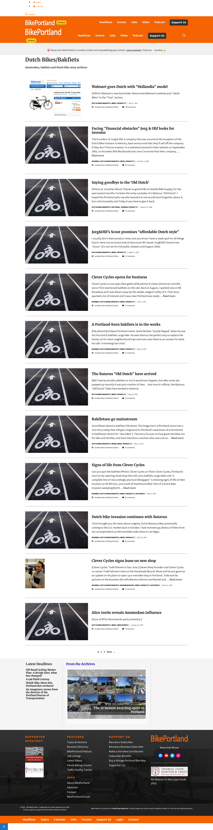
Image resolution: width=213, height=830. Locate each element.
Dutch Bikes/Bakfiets (101, 103)
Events (121, 22)
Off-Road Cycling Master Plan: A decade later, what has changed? (41, 672)
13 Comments (130, 353)
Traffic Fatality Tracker (79, 769)
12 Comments (130, 589)
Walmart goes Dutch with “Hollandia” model (130, 86)
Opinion (124, 207)
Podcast (159, 22)
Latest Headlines (39, 664)
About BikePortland (78, 783)
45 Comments (130, 165)
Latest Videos (74, 760)
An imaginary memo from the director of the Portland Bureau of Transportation (42, 694)
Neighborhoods (127, 585)
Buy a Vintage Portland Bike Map (127, 760)
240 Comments (130, 107)
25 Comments (130, 497)
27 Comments (130, 305)
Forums (87, 819)
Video (146, 22)
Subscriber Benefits (120, 756)
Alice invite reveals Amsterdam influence (126, 612)
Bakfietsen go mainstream (114, 419)
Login (38, 2)
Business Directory (77, 746)
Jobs (134, 22)
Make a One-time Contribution (126, 751)
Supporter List (117, 765)
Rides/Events (122, 625)
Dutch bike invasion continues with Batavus (129, 517)
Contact (39, 6)
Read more (98, 155)
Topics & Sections (77, 742)
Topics (45, 819)
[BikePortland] (43, 32)
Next (111, 651)
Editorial (116, 207)
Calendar (60, 819)
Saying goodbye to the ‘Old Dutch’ (120, 182)
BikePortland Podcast (79, 751)
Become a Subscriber (121, 742)
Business (95, 161)
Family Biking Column (79, 765)
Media (114, 444)
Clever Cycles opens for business (119, 277)
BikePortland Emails (78, 796)
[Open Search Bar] (30, 14)
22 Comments (130, 398)
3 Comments (129, 629)
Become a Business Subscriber (126, 746)
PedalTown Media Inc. (120, 808)
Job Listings (74, 756)
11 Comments (130, 256)
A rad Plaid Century (37, 679)
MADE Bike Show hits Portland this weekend (39, 684)
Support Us (178, 22)
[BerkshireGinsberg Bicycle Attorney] (34, 760)
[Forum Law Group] (34, 776)
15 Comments (130, 211)
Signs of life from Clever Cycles (118, 465)
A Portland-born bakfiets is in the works (126, 324)
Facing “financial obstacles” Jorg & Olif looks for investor (133, 130)
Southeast (140, 494)
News (114, 103)
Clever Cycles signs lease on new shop (124, 560)
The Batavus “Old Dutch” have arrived (124, 374)
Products (121, 103)
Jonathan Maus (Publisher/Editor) (106, 107)
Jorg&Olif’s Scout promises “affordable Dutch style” (135, 232)
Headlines (105, 22)
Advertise (72, 787)
